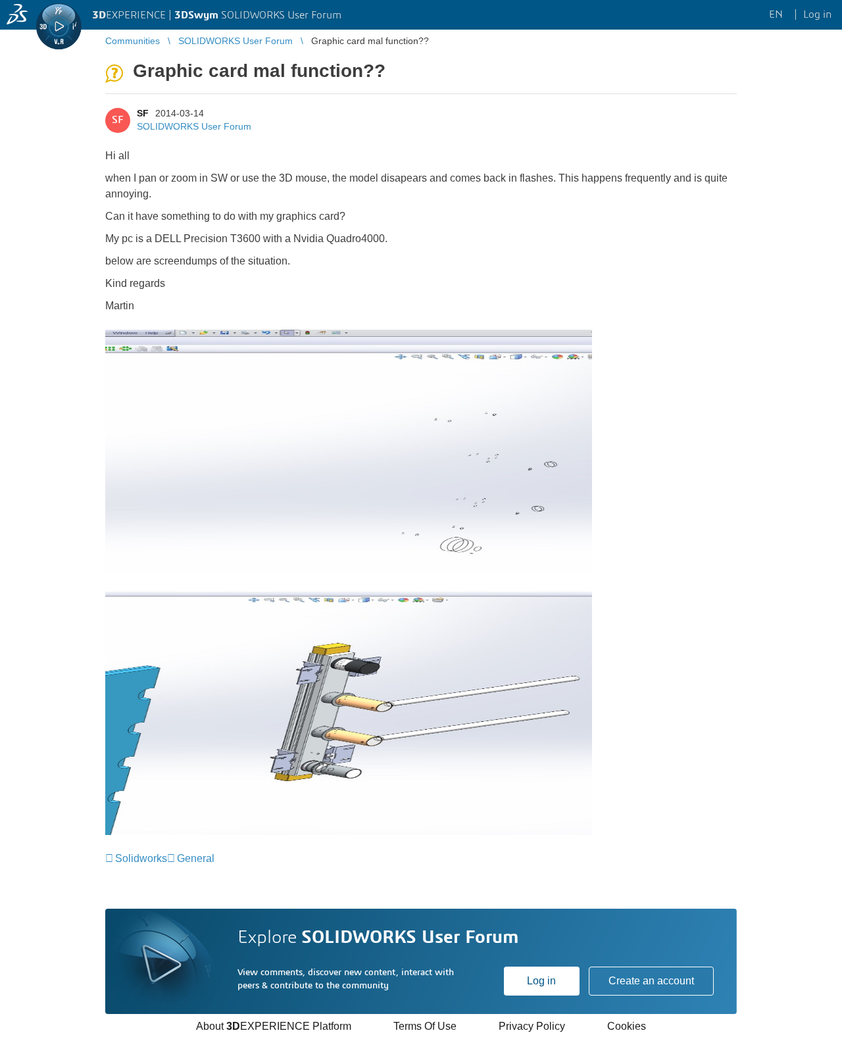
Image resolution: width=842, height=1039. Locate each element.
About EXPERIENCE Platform (273, 1026)
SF (143, 113)
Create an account (651, 980)
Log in (541, 980)
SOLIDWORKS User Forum (194, 126)
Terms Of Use (425, 1026)
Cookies (626, 1026)
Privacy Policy (532, 1026)
